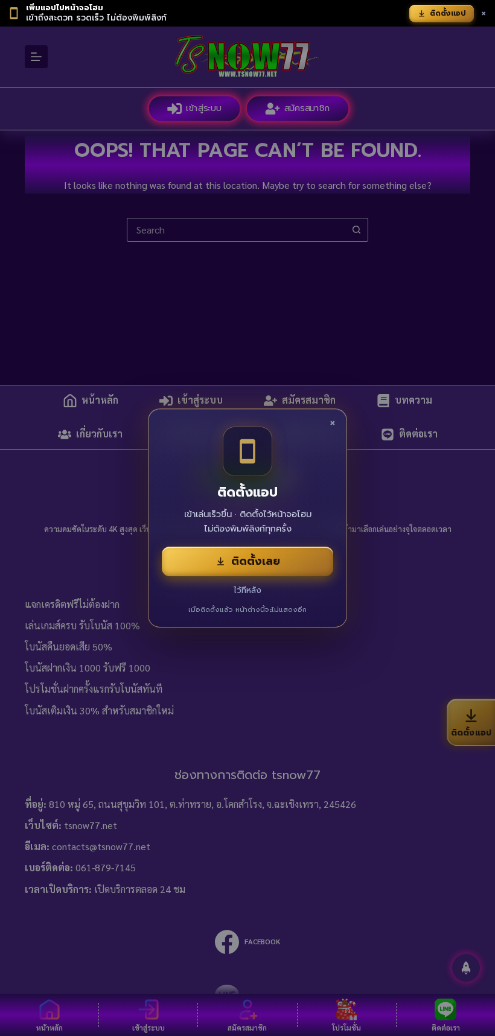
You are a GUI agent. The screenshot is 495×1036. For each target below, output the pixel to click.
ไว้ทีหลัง (247, 590)
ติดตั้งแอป (448, 13)
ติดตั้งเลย (255, 561)
